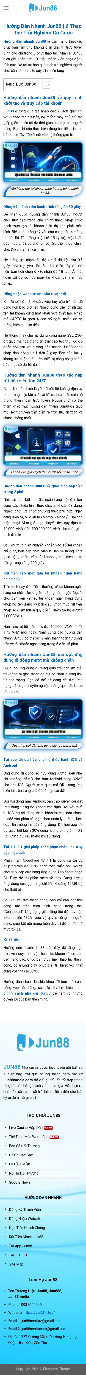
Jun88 (8, 111)
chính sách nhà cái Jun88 (26, 993)
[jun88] (43, 8)
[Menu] (6, 7)
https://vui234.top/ (39, 1312)
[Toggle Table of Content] (44, 85)
